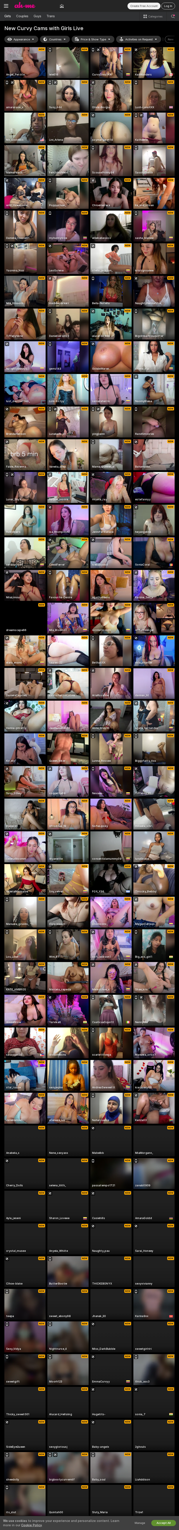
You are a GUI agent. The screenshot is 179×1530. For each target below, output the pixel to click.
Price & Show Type (93, 39)
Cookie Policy (31, 1525)
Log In (168, 6)
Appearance (22, 39)
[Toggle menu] (6, 6)
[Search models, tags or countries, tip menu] (173, 16)
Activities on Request (139, 39)
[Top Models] (62, 6)
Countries (55, 39)
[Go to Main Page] (34, 6)
